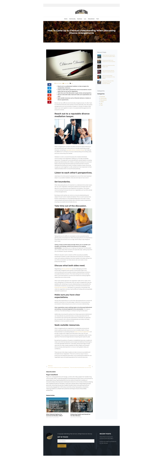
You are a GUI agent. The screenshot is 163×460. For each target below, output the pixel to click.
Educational (91, 18)
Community (72, 18)
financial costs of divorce (61, 287)
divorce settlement (67, 268)
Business (79, 18)
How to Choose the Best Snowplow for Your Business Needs (108, 82)
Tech (97, 18)
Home (65, 18)
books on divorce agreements (82, 331)
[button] (49, 84)
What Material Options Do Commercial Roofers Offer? (54, 415)
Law (85, 18)
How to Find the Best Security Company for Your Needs (108, 77)
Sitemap (90, 433)
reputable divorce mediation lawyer (75, 150)
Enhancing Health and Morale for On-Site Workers (80, 415)
